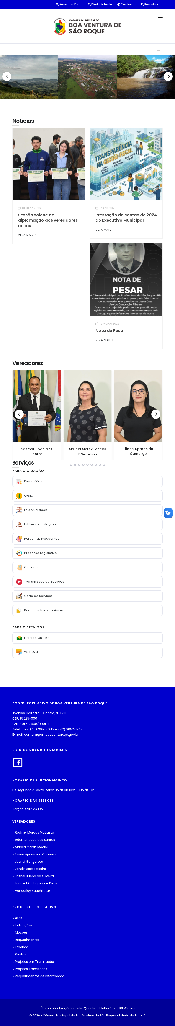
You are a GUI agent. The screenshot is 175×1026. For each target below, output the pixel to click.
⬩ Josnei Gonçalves (27, 861)
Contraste (128, 4)
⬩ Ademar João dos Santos (33, 839)
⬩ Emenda (20, 947)
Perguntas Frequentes (41, 538)
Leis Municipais (36, 510)
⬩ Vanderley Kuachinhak (31, 890)
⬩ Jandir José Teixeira (29, 869)
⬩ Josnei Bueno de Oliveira (33, 876)
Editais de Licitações (40, 524)
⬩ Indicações (22, 925)
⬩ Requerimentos (25, 940)
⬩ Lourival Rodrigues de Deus (34, 883)
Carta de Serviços (38, 596)
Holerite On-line (36, 638)
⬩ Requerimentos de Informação (38, 976)
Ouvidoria (32, 567)
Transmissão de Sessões (44, 581)
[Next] (168, 76)
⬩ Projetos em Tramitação (33, 961)
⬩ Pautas (19, 954)
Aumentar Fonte (70, 4)
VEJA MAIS (26, 235)
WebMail (31, 652)
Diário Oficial (34, 481)
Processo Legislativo (40, 553)
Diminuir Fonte (101, 4)
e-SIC (28, 495)
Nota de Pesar (110, 330)
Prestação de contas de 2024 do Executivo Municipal (126, 217)
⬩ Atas (17, 918)
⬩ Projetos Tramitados (29, 969)
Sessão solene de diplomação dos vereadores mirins (48, 220)
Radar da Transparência (43, 610)
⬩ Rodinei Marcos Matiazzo (33, 832)
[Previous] (6, 76)
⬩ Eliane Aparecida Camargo (34, 854)
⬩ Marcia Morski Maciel (30, 847)
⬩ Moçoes (20, 932)
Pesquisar (151, 4)
